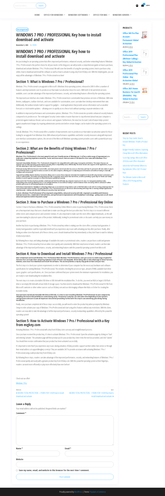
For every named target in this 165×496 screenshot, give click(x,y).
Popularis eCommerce (98, 491)
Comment (21, 413)
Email (68, 448)
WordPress (78, 491)
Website (19, 459)
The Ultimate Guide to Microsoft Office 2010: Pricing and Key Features (134, 181)
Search (40, 5)
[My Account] (137, 5)
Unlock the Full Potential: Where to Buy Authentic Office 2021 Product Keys (135, 169)
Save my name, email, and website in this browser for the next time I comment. (54, 470)
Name (19, 448)
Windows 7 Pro (21, 383)
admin (34, 45)
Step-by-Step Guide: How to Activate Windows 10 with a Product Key (135, 142)
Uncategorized (22, 29)
